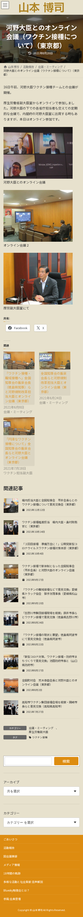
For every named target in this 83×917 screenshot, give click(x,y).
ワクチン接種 (39, 737)
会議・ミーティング (41, 728)
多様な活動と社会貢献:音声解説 (23, 882)
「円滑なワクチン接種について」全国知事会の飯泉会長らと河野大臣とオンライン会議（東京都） (18, 450)
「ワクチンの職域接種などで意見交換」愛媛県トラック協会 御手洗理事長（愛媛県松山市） (49, 593)
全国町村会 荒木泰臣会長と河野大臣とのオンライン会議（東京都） (49, 682)
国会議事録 (10, 856)
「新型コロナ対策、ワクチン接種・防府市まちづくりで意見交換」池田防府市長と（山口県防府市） (49, 661)
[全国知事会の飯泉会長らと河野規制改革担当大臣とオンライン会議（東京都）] (54, 360)
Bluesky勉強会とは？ (16, 890)
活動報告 (9, 848)
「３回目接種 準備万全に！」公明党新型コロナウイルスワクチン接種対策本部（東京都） (51, 546)
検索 (66, 761)
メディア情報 (11, 865)
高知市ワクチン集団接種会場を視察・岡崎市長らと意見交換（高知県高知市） (49, 704)
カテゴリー (11, 813)
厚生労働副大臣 (38, 732)
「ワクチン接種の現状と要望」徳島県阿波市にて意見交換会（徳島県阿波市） (49, 637)
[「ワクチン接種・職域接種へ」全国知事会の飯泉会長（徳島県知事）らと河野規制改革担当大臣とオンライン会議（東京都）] (19, 360)
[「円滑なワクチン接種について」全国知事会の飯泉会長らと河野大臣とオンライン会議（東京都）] (19, 426)
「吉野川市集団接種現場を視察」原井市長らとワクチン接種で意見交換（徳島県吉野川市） (51, 615)
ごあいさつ (10, 839)
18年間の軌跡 (12, 873)
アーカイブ (11, 782)
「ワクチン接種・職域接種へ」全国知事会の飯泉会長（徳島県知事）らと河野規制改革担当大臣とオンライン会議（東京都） (18, 387)
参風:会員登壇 (12, 899)
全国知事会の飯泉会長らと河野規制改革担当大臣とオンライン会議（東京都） (54, 382)
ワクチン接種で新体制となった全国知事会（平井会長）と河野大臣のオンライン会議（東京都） (48, 570)
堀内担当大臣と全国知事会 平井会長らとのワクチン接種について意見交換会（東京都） (49, 502)
